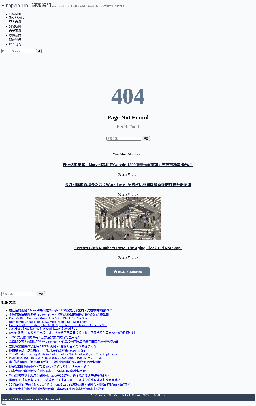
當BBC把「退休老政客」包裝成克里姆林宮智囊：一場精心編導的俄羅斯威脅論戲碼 (64, 380)
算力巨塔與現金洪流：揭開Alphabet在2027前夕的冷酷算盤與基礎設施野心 (59, 375)
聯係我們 (15, 35)
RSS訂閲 (15, 44)
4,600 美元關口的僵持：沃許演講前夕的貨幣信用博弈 (44, 337)
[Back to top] (3, 403)
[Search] (39, 51)
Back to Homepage (129, 271)
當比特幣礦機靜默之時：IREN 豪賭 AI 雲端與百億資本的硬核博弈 (52, 346)
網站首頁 (15, 14)
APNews (147, 395)
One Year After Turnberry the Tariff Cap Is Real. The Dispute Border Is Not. (58, 325)
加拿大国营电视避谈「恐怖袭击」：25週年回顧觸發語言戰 (47, 371)
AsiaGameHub (98, 395)
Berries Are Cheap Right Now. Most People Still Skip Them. (48, 321)
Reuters (136, 395)
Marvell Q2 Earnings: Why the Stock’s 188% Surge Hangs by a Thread (56, 357)
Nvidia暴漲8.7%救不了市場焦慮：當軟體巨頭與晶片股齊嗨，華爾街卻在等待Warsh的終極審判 (72, 332)
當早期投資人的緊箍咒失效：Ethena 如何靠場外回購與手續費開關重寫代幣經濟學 (63, 341)
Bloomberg (114, 395)
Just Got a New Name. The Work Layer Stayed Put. (43, 328)
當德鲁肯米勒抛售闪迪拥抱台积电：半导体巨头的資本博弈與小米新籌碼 (57, 389)
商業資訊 (15, 30)
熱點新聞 (15, 26)
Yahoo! (126, 395)
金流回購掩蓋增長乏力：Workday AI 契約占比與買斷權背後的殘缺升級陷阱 (128, 185)
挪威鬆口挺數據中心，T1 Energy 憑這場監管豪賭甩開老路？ (49, 366)
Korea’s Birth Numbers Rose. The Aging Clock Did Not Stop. (128, 248)
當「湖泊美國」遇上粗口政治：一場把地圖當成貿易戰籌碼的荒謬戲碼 (55, 362)
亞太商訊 (15, 21)
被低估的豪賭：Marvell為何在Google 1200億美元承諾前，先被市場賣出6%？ (128, 165)
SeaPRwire (16, 17)
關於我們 (15, 39)
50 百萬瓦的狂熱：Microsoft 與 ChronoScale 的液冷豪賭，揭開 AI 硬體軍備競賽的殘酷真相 (69, 384)
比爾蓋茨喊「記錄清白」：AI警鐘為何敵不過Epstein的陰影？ (49, 350)
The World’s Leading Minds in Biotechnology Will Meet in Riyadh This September (63, 354)
